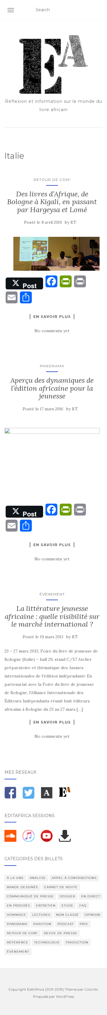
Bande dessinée (22, 887)
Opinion (92, 915)
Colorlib (91, 989)
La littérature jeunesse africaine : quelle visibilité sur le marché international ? (52, 616)
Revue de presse (60, 933)
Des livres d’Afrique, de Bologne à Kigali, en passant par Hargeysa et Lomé (52, 201)
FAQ (82, 905)
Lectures (41, 915)
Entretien (46, 905)
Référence (17, 942)
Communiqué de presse (30, 896)
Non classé (67, 915)
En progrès (18, 905)
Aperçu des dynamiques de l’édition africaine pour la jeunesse (52, 388)
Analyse (38, 878)
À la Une (15, 878)
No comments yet (52, 330)
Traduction (77, 942)
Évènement (52, 594)
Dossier (67, 896)
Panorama (52, 366)
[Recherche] (99, 10)
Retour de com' (52, 179)
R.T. (73, 222)
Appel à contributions (74, 878)
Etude (67, 905)
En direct (90, 896)
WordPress (65, 996)
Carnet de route (61, 887)
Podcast (65, 924)
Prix (84, 924)
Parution (42, 924)
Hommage (16, 915)
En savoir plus (52, 316)
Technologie (47, 942)
